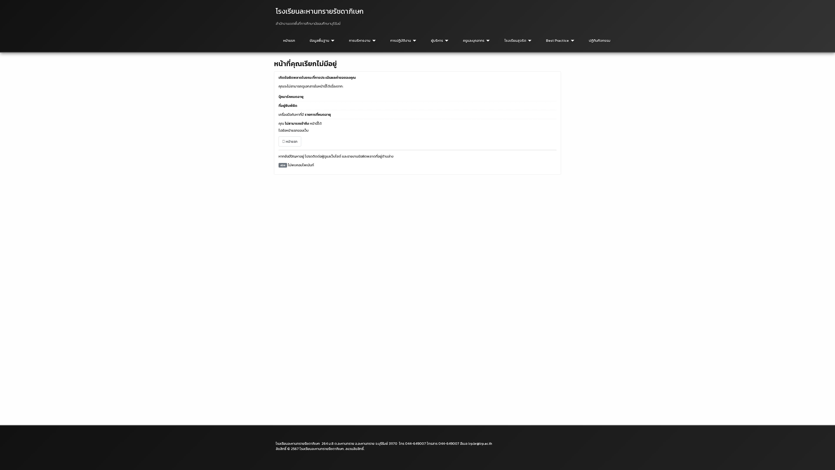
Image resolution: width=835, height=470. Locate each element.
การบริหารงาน (359, 40)
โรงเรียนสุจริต (515, 40)
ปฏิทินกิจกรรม (599, 40)
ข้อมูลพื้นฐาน (319, 40)
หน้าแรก (289, 40)
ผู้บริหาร (437, 40)
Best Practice (557, 40)
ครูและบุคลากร (473, 40)
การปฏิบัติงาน (400, 40)
